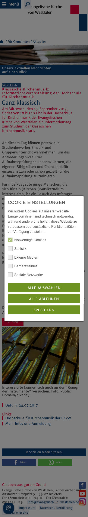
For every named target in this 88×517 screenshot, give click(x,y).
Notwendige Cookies (30, 240)
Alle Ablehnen (44, 299)
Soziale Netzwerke (28, 275)
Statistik (20, 249)
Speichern (44, 310)
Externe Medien (26, 257)
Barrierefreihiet (25, 266)
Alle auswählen (43, 288)
